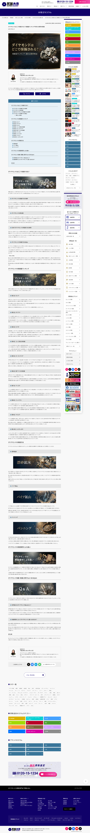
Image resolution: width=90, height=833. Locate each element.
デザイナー (26, 694)
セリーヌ (41, 701)
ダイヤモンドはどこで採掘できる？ (19, 105)
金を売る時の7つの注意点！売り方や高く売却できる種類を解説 (76, 71)
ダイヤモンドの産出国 (18, 110)
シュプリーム (11, 697)
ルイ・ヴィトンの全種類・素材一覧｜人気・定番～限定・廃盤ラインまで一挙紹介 (76, 121)
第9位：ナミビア (16, 135)
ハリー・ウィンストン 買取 (71, 336)
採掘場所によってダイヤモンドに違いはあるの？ (24, 159)
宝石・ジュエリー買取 (19, 17)
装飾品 (54, 694)
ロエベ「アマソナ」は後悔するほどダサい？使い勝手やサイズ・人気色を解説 (76, 131)
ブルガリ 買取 (68, 339)
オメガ (58, 694)
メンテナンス (52, 688)
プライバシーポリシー (77, 802)
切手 (42, 694)
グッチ (48, 699)
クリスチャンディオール (52, 701)
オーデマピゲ (40, 692)
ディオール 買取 (69, 324)
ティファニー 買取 (69, 333)
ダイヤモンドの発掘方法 (17, 140)
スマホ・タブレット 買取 (73, 287)
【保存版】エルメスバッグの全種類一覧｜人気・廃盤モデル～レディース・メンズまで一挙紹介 (76, 92)
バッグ (36, 703)
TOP (37, 6)
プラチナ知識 (11, 688)
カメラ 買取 (71, 283)
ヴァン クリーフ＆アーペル (68, 820)
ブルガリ (25, 701)
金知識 (25, 688)
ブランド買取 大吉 (5, 17)
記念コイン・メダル (49, 727)
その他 (46, 731)
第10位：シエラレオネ (18, 137)
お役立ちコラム (69, 364)
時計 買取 (71, 244)
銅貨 (17, 688)
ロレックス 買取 (69, 299)
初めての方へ (42, 6)
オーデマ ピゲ (46, 818)
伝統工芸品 (38, 688)
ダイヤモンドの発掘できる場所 (20, 108)
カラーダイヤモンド (45, 688)
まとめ (13, 163)
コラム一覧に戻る (30, 675)
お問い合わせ (73, 202)
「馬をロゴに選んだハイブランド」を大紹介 (76, 96)
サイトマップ (10, 808)
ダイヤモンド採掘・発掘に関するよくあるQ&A (22, 154)
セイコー (46, 692)
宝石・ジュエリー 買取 (73, 256)
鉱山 (29, 688)
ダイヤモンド (11, 23)
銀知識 (21, 688)
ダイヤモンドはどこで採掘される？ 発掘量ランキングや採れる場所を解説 (57, 17)
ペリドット (29, 690)
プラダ (56, 699)
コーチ (41, 690)
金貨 (21, 701)
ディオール (26, 820)
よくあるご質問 (85, 6)
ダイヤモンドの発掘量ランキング (19, 119)
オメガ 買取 (68, 302)
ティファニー (11, 701)
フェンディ (30, 697)
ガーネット (36, 701)
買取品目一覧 (41, 798)
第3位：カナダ (16, 125)
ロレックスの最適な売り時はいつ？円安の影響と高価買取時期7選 (76, 81)
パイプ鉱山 (15, 145)
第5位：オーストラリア (18, 128)
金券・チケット (30, 727)
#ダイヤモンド (11, 29)
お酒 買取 (71, 260)
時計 (46, 722)
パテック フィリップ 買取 (71, 305)
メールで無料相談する (49, 774)
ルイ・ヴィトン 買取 (69, 321)
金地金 (37, 699)
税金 (45, 701)
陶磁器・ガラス (22, 705)
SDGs (32, 705)
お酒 (46, 703)
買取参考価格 (71, 6)
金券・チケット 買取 (73, 276)
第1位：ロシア (16, 122)
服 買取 (70, 268)
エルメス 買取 (69, 315)
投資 (33, 699)
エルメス (55, 697)
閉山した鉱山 (19, 115)
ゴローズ (45, 690)
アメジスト (54, 703)
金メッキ (58, 692)
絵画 (49, 703)
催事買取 (72, 228)
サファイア (31, 703)
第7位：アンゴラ (17, 132)
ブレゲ (28, 705)
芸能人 (50, 690)
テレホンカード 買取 (73, 291)
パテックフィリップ (48, 694)
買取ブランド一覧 (70, 346)
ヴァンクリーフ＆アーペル (34, 694)
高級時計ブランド (43, 697)
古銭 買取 (71, 279)
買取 (52, 699)
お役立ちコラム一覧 (71, 188)
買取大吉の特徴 (24, 800)
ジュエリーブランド (33, 692)
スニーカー (41, 703)
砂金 (22, 694)
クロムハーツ (36, 697)
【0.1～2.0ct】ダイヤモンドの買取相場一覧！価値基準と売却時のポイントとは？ (76, 101)
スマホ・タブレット (31, 731)
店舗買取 (72, 217)
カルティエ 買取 (69, 330)
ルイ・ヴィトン (18, 699)
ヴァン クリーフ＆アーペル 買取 (72, 342)
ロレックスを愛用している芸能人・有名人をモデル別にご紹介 (76, 116)
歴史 (54, 692)
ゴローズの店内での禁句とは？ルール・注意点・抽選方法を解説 (76, 125)
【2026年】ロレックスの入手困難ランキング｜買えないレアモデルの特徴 (76, 111)
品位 (14, 694)
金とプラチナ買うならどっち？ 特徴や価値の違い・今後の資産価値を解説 (76, 77)
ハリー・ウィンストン (12, 692)
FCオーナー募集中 (68, 809)
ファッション (11, 690)
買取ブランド (10, 800)
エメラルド (11, 703)
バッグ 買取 (71, 248)
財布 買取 (71, 264)
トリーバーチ (17, 690)
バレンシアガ (11, 705)
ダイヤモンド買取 (27, 17)
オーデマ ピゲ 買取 (70, 308)
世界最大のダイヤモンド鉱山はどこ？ (21, 158)
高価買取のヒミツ (24, 804)
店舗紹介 (10, 804)
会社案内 (75, 804)
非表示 (36, 101)
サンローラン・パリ (23, 697)
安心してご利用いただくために (26, 805)
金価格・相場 (42, 699)
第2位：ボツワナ (17, 123)
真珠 (26, 703)
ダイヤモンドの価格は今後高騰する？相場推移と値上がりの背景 (76, 106)
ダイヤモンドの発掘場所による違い (20, 150)
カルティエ (28, 699)
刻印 (33, 688)
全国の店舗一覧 (70, 236)
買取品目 (11, 17)
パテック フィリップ (38, 818)
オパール (30, 701)
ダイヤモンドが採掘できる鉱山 (20, 113)
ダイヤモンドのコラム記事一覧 (38, 17)
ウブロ (17, 697)
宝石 (51, 692)
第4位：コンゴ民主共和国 (19, 127)
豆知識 (23, 699)
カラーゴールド (17, 703)
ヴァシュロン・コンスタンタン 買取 (72, 311)
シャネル (17, 701)
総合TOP (10, 798)
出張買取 (72, 222)
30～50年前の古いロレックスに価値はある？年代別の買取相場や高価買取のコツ (76, 87)
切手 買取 (71, 272)
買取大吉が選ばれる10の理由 (26, 802)
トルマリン (23, 690)
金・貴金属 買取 (72, 252)
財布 (23, 703)
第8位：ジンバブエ (17, 133)
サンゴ (18, 694)
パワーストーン (35, 690)
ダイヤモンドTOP (78, 788)
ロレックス (50, 697)
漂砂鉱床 (15, 143)
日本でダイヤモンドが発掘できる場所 (21, 112)
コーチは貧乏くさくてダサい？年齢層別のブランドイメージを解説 (76, 135)
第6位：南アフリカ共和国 (19, 130)
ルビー (17, 705)
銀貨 (10, 694)
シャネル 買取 (69, 318)
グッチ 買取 (68, 327)
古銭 (10, 731)
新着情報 (10, 807)
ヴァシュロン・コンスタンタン (23, 692)
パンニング (15, 147)
